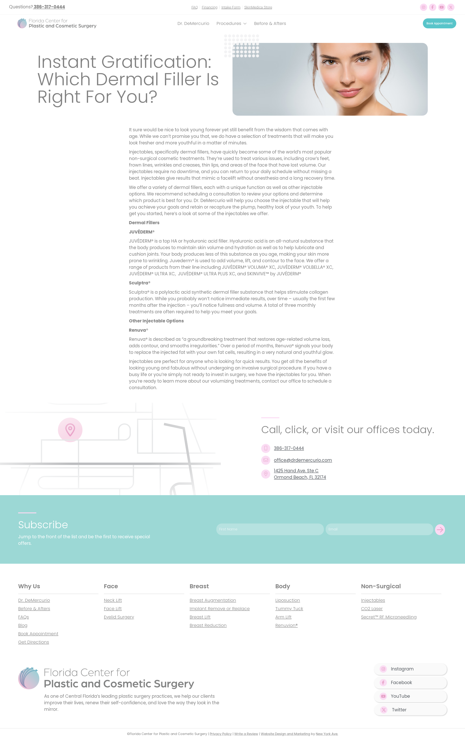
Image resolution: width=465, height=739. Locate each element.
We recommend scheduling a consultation (193, 194)
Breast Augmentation (213, 600)
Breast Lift (200, 617)
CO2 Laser (372, 609)
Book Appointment (38, 634)
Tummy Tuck (289, 609)
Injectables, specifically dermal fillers (169, 152)
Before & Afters (270, 23)
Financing (209, 7)
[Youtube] (441, 7)
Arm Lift (283, 617)
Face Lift (113, 609)
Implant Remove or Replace (220, 609)
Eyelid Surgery (119, 617)
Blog (22, 625)
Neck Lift (113, 600)
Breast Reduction (208, 625)
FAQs (23, 617)
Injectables (373, 600)
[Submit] (440, 529)
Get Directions (33, 642)
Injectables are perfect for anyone (166, 361)
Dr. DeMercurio (193, 23)
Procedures (229, 23)
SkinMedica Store (258, 7)
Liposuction (287, 600)
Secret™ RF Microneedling (389, 617)
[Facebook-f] (432, 7)
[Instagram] (423, 7)
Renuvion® (286, 625)
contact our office (281, 381)
